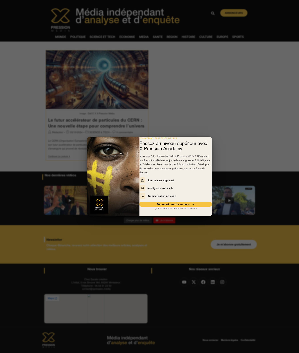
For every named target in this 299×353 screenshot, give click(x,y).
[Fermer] (206, 142)
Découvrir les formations (173, 204)
